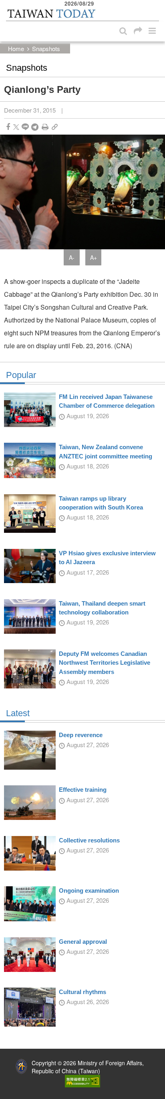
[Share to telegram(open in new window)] (35, 127)
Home (16, 48)
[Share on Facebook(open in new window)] (8, 127)
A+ (93, 257)
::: (8, 4)
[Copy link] (54, 127)
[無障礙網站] (82, 1080)
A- (71, 257)
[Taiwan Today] (51, 13)
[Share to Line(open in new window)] (25, 127)
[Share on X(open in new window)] (16, 127)
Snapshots (46, 48)
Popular (21, 375)
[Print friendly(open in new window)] (45, 127)
